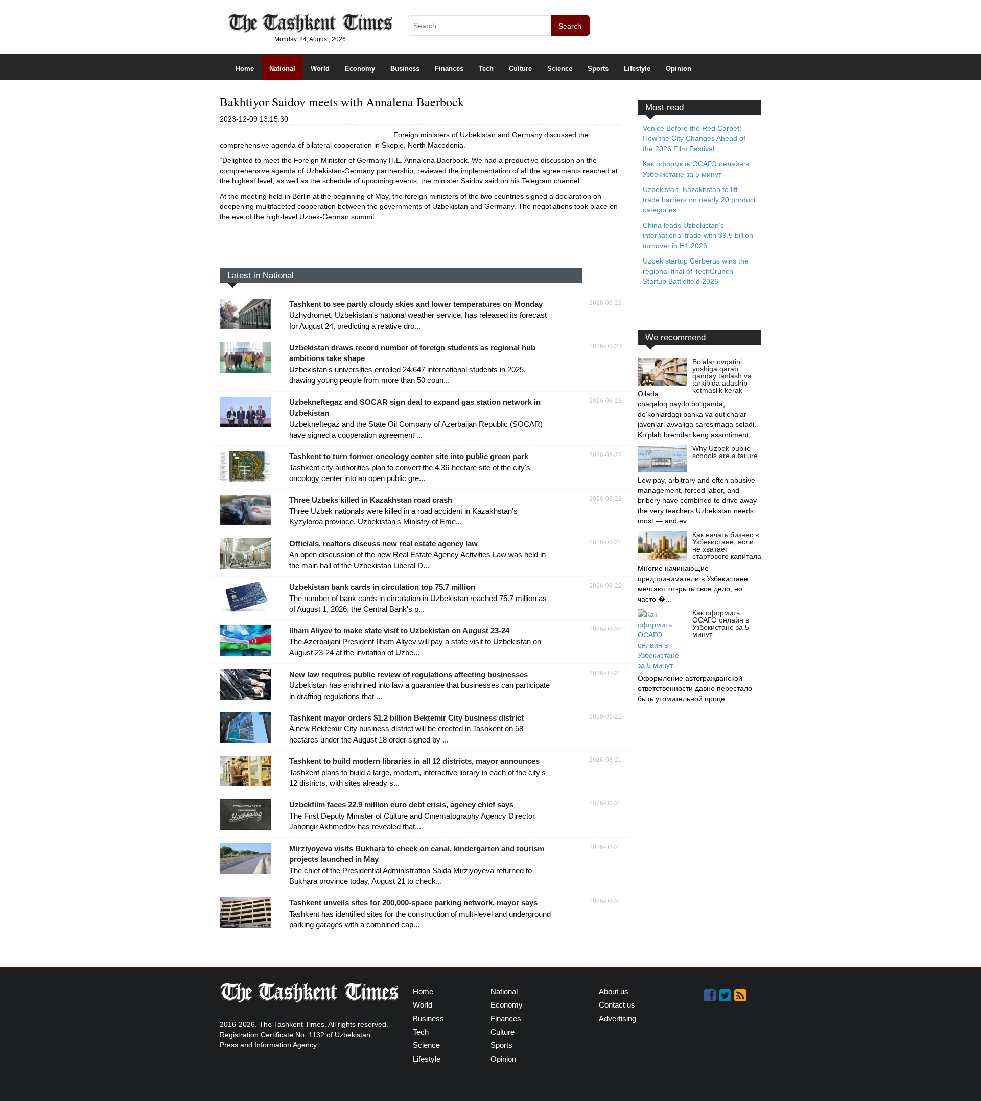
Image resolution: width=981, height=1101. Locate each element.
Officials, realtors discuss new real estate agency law (383, 543)
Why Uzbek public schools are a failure (725, 452)
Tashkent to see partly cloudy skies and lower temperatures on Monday (416, 304)
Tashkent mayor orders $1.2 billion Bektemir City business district (406, 717)
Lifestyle (637, 69)
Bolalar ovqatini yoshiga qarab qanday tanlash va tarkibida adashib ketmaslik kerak (722, 375)
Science (559, 69)
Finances (449, 69)
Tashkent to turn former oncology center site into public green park (408, 456)
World (320, 69)
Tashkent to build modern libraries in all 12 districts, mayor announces (414, 761)
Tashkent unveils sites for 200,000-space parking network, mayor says (413, 902)
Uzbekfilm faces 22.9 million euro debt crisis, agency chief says (401, 804)
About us (613, 991)
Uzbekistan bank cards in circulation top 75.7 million (382, 587)
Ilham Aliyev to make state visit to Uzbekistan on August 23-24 (399, 630)
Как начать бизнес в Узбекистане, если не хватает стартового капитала (726, 545)
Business (404, 69)
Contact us (617, 1004)
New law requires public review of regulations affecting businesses (408, 674)
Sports (598, 69)
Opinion (678, 69)
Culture (520, 69)
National (282, 69)
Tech (486, 69)
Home (245, 69)
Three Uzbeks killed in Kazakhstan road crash (370, 500)
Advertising (617, 1018)
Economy (360, 69)
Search (569, 26)
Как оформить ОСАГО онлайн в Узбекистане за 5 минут (720, 623)
